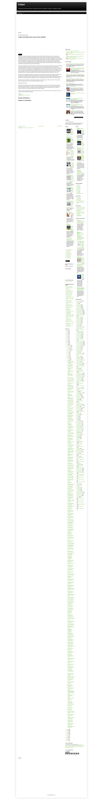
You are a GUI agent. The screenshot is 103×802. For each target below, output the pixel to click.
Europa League (79, 414)
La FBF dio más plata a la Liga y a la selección (70, 491)
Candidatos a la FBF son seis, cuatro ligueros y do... (70, 718)
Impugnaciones (79, 431)
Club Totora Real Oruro (80, 385)
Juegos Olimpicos (79, 434)
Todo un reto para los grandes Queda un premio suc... (70, 569)
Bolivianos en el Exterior (80, 329)
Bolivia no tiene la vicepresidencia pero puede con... (70, 439)
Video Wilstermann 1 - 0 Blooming (70, 410)
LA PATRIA (78, 188)
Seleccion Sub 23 (79, 474)
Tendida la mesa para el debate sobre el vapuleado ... (70, 586)
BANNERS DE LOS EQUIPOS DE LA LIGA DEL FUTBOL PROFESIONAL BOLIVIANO (77, 68)
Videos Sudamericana (80, 508)
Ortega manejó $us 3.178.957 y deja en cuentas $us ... (70, 546)
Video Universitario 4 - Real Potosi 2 (70, 536)
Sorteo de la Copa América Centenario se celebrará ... (70, 621)
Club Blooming (79, 357)
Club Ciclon (78, 361)
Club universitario (79, 387)
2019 (67, 340)
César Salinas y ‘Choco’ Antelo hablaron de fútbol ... (70, 670)
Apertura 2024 (79, 323)
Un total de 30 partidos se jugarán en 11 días (70, 538)
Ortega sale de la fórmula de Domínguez (69, 533)
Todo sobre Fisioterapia (79, 171)
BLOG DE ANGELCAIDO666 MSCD (80, 233)
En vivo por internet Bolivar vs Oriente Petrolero (70, 517)
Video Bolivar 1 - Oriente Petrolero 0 (70, 489)
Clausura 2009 (79, 336)
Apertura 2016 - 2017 (80, 315)
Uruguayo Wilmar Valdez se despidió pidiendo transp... (70, 449)
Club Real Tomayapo (80, 376)
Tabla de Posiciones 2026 (75, 11)
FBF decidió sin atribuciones (69, 709)
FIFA (77, 419)
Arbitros (78, 325)
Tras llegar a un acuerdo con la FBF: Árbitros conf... (70, 726)
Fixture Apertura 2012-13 (70, 83)
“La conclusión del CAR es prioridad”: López (70, 480)
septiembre (69, 349)
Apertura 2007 (79, 304)
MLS (77, 445)
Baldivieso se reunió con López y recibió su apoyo (70, 501)
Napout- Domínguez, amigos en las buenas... (70, 455)
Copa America (79, 396)
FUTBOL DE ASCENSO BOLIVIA (80, 257)
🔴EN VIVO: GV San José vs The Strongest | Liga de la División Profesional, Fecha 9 (75, 59)
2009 (67, 737)
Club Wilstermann (69, 175)
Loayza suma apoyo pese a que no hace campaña (70, 637)
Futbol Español (68, 256)
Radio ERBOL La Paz (69, 325)
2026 (67, 330)
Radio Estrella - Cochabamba (68, 313)
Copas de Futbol (69, 238)
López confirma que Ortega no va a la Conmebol (70, 498)
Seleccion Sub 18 (79, 471)
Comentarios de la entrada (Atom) (28, 127)
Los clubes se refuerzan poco (70, 707)
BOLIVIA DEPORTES (80, 241)
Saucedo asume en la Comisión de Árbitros (70, 695)
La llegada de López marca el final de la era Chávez (70, 530)
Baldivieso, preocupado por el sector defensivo (70, 398)
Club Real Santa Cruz (80, 375)
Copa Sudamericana (44, 11)
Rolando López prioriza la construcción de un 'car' (70, 381)
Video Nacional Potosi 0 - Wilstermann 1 (70, 484)
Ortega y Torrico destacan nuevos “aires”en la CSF (70, 436)
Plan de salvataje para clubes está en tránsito (70, 715)
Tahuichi (78, 483)
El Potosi (70, 746)
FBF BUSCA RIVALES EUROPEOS (70, 506)
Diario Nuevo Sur (68, 747)
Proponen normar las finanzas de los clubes (70, 679)
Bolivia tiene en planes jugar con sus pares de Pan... (70, 712)
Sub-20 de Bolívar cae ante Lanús (70, 383)
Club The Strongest (26, 11)
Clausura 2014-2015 (80, 343)
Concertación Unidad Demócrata (80, 148)
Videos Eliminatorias (80, 506)
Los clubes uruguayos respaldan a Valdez (70, 543)
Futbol (21, 4)
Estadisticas (79, 197)
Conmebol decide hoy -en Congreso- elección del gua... (70, 474)
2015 (67, 729)
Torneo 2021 (79, 487)
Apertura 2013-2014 (80, 311)
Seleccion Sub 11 (79, 467)
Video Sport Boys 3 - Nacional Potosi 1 (70, 404)
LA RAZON (78, 186)
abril (68, 356)
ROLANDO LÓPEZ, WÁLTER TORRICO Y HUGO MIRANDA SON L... (70, 692)
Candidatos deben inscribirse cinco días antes (70, 721)
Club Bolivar (19, 11)
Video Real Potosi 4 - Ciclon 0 (70, 422)
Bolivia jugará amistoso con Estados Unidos (70, 395)
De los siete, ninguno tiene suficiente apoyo (70, 662)
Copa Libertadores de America (34, 11)
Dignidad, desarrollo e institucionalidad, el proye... (70, 627)
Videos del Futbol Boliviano (80, 140)
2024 (67, 333)
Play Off (78, 456)
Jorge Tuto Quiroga (80, 155)
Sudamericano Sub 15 (80, 475)
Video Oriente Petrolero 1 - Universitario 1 (69, 424)
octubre (68, 348)
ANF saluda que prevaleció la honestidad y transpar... (69, 557)
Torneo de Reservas (80, 493)
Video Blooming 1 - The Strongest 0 (70, 487)
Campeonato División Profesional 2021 (80, 332)
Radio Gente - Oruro (69, 292)
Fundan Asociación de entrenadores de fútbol (70, 389)
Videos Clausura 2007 (80, 500)
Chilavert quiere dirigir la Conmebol (70, 705)
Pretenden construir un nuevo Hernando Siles (70, 392)
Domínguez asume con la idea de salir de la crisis (70, 461)
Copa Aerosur (79, 395)
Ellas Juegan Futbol (80, 274)
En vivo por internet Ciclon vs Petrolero (70, 520)
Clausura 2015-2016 (80, 344)
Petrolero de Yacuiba (80, 454)
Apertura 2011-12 (79, 309)
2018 (67, 341)
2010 (67, 736)
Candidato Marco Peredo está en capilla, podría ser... (70, 634)
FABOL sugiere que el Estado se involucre (70, 677)
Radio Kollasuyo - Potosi (70, 315)
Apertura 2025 (79, 324)
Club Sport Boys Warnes (80, 381)
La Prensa (79, 744)
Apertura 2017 (79, 317)
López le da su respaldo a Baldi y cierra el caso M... (70, 419)
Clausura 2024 (79, 350)
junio (68, 353)
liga (77, 439)
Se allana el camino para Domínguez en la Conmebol (70, 522)
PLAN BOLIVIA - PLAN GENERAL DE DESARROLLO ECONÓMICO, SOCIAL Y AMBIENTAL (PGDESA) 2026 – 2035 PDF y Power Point (80, 237)
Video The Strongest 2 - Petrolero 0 (70, 408)
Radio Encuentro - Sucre (70, 311)
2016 (67, 344)
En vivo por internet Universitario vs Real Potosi (70, 566)
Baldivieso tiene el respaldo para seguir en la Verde (70, 602)
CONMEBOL (79, 198)
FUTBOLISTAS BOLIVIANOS (79, 215)
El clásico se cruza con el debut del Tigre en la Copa (70, 643)
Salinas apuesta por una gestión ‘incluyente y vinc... (70, 615)
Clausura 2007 (79, 334)
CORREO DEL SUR (80, 193)
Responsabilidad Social (80, 459)
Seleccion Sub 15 (79, 468)
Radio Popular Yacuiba (69, 305)
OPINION (78, 185)
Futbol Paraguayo (79, 426)
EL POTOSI (79, 189)
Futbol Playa (79, 427)
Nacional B (79, 220)
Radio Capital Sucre (69, 286)
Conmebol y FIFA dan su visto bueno (70, 525)
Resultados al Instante (80, 461)
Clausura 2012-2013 (80, 341)
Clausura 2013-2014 (80, 342)
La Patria (69, 745)
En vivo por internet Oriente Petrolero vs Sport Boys (70, 362)
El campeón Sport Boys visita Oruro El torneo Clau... (70, 646)
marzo (68, 357)
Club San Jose (79, 380)
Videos (78, 496)
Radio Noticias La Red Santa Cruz (69, 323)
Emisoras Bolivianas (69, 300)
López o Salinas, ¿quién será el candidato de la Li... (70, 702)
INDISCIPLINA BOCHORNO (79, 433)
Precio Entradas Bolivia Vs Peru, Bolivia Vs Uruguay (74, 78)
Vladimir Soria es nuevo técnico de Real (77, 87)
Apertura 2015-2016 (80, 314)
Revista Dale (68, 326)
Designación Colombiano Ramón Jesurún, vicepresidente (70, 442)
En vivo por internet (69, 249)
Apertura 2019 (79, 319)
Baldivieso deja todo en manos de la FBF (70, 624)
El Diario (82, 745)
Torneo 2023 (79, 488)
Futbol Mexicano (68, 254)
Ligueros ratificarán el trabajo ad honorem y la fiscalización (75, 63)
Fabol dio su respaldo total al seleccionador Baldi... (70, 699)
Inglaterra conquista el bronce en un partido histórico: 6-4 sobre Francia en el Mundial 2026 (75, 57)
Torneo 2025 (79, 489)
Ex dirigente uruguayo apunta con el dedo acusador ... (70, 452)
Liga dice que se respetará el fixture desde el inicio (70, 640)
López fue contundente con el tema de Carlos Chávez (70, 413)
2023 (67, 334)
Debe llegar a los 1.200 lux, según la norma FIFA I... (70, 618)
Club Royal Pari (69, 212)
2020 (67, 338)
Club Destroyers (79, 362)
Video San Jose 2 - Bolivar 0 (70, 406)
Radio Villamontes (69, 304)
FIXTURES (63, 11)
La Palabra (72, 745)
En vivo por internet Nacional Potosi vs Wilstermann (70, 514)
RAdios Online (68, 301)
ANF (77, 303)
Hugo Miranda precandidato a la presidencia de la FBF (70, 655)
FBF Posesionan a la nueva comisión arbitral (70, 688)
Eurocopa (78, 413)
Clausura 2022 (79, 349)
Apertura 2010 (79, 308)
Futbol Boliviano (69, 128)
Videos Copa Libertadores (81, 504)
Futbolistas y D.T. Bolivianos (69, 137)
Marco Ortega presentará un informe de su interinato (69, 630)
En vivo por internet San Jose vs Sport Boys (70, 549)
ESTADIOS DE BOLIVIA (80, 411)
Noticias (78, 453)
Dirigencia (50, 11)
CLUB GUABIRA (79, 364)
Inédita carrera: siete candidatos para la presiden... (70, 674)
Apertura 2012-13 (79, 310)
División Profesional (80, 407)
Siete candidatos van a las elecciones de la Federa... (70, 659)
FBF (59, 11)
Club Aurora (78, 356)
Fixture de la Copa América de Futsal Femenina (82, 277)
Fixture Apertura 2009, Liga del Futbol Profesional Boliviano (76, 105)
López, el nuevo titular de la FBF (70, 564)
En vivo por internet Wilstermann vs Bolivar (70, 371)
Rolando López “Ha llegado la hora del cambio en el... (70, 561)
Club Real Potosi (79, 374)
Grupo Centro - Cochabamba (68, 309)
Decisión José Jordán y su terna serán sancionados (70, 446)
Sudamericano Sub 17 (80, 477)
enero (68, 360)
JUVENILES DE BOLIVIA (79, 437)
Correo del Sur (74, 746)
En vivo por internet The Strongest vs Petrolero (70, 427)
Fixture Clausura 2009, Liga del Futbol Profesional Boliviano (76, 99)
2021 (67, 337)
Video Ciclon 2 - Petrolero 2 (69, 482)
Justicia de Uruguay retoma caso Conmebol (70, 649)
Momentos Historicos (80, 446)
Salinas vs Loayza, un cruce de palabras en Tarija (70, 580)
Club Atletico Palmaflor (80, 354)
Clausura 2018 (79, 347)
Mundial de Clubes (80, 449)
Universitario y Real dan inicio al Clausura (70, 577)
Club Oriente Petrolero (80, 371)
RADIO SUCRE (68, 318)
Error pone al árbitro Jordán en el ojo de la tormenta (70, 468)
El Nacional (81, 746)
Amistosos (78, 302)
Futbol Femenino (79, 425)
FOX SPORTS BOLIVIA (80, 201)
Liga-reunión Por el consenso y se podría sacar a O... (70, 605)
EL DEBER (78, 192)
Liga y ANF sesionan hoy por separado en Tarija (70, 595)
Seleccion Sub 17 (79, 470)
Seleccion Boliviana (80, 465)
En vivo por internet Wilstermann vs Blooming (70, 430)
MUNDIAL (68, 11)
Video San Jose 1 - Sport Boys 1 (70, 509)
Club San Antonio (79, 379)
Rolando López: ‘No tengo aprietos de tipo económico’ (70, 494)
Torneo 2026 (83, 11)
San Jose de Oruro (70, 201)
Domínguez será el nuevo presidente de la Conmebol (70, 504)
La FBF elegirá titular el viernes (70, 665)
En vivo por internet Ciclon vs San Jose (70, 378)
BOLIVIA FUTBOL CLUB (80, 208)
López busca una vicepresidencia (70, 463)
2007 (67, 740)
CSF (77, 402)
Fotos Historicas (79, 421)
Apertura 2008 (79, 305)
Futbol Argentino (68, 253)
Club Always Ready (70, 187)
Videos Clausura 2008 (80, 502)
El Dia (72, 747)
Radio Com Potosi (69, 293)
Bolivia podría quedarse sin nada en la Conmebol (70, 471)
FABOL (78, 415)
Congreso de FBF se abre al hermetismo (70, 600)
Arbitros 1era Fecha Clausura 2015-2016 (70, 574)
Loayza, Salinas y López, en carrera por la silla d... (70, 592)
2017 (67, 342)
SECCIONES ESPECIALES (79, 464)
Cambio (78, 746)
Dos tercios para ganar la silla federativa (70, 598)
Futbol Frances (68, 250)
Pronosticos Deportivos (80, 457)
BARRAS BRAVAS (80, 326)
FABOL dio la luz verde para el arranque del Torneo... (69, 612)
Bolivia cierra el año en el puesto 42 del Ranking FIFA (74, 74)
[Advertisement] (50, 23)
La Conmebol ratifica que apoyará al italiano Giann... (70, 416)
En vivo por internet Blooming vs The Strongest (70, 511)
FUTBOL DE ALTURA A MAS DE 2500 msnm (80, 288)
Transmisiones (19, 13)
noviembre (69, 346)
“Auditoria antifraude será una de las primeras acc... (70, 458)
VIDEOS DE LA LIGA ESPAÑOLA (80, 210)
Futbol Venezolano (80, 428)
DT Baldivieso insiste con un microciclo (70, 466)
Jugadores (78, 435)
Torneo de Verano (79, 494)
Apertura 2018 (79, 318)
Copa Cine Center (79, 397)
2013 (67, 732)
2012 (67, 733)
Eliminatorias (55, 11)
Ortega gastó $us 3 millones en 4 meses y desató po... (70, 375)
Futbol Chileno (68, 255)
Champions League (80, 333)
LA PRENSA (79, 187)
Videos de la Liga (69, 281)
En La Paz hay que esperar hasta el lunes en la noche (70, 401)
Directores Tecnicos (80, 405)
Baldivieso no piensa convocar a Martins (70, 477)
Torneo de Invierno (80, 492)
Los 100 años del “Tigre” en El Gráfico (76, 110)
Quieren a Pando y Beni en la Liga (70, 527)
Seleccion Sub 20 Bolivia (81, 472)
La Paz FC (78, 438)
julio (68, 352)
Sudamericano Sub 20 (80, 479)
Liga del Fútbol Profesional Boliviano (80, 441)
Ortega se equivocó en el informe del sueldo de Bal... (70, 554)
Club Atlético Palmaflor (69, 224)
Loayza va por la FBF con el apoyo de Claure (70, 682)
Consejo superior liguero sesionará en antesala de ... (70, 652)
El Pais (76, 745)
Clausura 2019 (79, 348)
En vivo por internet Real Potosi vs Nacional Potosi (70, 365)
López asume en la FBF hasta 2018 (70, 551)
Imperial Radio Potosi (69, 291)
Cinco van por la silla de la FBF (70, 572)
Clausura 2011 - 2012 (80, 339)
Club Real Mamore (80, 373)
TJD (77, 486)
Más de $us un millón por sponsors (70, 541)
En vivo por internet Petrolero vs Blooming (70, 368)
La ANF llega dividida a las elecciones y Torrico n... (70, 583)
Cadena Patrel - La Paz (69, 314)
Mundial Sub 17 (79, 450)
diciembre (69, 345)
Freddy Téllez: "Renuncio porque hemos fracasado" (70, 386)
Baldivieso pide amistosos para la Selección (70, 685)
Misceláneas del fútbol (80, 211)
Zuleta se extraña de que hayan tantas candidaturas (70, 667)
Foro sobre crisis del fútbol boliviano (70, 724)
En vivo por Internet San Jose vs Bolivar (70, 433)
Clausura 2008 (79, 335)
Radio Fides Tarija (69, 294)
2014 (67, 730)
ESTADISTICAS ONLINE (81, 207)
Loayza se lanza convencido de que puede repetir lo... (70, 608)
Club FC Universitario (80, 363)
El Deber (78, 745)
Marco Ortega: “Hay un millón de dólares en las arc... (70, 589)
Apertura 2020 (79, 320)
